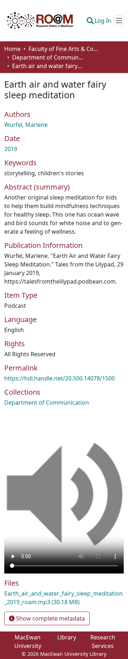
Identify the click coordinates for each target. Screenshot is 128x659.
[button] (39, 20)
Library (66, 637)
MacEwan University (27, 641)
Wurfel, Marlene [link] (26, 125)
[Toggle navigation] (119, 20)
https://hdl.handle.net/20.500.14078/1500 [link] (59, 378)
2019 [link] (10, 149)
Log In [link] (103, 21)
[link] (64, 597)
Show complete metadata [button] (50, 618)
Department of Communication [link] (47, 57)
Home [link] (12, 49)
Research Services (102, 641)
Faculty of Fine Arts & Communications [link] (64, 49)
